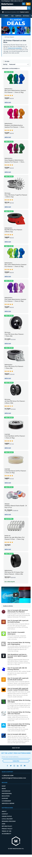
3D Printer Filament (9, 37)
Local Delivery (7, 819)
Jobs (3, 824)
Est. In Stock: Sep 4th (10, 581)
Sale (12, 15)
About (4, 811)
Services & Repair (8, 803)
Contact (5, 814)
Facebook (7, 765)
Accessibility (6, 833)
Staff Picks (18, 15)
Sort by (5, 64)
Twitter (10, 765)
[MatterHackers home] (7, 4)
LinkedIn (17, 765)
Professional (7, 793)
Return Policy (7, 826)
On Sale (7, 61)
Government (6, 801)
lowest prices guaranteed (15, 48)
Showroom (6, 791)
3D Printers (26, 15)
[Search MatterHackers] (29, 8)
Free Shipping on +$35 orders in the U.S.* (12, 1)
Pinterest (21, 765)
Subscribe (16, 761)
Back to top (16, 748)
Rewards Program (9, 821)
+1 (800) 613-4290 (7, 775)
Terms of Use (6, 831)
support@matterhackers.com (14, 778)
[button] (16, 12)
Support (5, 798)
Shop (3, 786)
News (4, 788)
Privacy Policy (7, 828)
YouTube (24, 765)
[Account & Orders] (23, 3)
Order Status (7, 816)
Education (5, 796)
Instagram (14, 765)
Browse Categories (10, 68)
